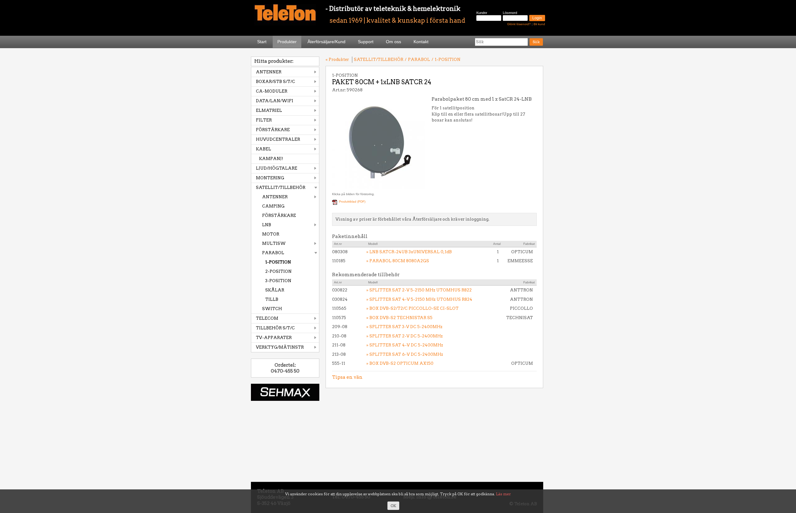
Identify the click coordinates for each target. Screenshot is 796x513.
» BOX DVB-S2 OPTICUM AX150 (399, 363)
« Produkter (337, 59)
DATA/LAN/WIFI (274, 100)
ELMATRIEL (269, 110)
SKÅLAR (274, 290)
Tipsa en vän (347, 377)
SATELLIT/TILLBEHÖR (280, 187)
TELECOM (267, 318)
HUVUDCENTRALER (278, 139)
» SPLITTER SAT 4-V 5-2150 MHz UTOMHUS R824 (419, 299)
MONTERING (270, 178)
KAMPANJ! (271, 158)
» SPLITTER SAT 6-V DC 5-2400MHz (404, 354)
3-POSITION (278, 280)
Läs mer (503, 494)
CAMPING (273, 206)
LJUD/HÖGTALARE (276, 168)
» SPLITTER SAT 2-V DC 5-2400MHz (404, 336)
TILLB (271, 299)
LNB (266, 224)
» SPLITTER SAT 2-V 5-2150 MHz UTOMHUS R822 (419, 290)
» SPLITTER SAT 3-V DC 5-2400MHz (404, 326)
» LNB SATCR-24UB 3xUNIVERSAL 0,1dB (409, 252)
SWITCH (272, 308)
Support (365, 41)
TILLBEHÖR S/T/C (275, 328)
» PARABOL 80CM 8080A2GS (397, 261)
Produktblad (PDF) (352, 201)
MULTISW (274, 243)
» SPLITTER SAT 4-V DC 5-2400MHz (404, 345)
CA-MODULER (271, 91)
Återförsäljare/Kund (326, 41)
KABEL (263, 149)
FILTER (264, 120)
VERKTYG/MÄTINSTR (280, 347)
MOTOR (270, 234)
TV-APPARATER (274, 337)
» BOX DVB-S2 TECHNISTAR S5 (399, 317)
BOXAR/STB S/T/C (275, 81)
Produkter (287, 41)
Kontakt (421, 41)
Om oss (393, 41)
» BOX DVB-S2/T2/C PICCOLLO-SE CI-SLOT (412, 308)
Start (261, 41)
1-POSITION (278, 262)
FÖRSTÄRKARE (273, 129)
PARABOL (273, 252)
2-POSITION (278, 271)
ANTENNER (268, 72)
